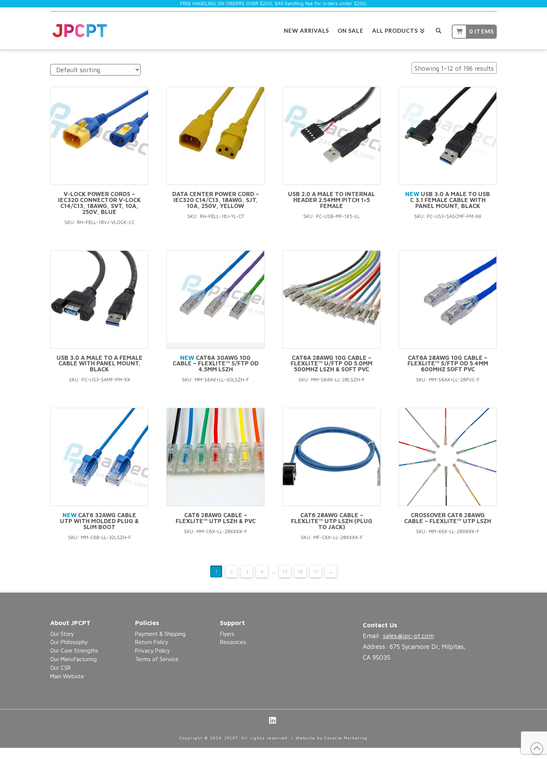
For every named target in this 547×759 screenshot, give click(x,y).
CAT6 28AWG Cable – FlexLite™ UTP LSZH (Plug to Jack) (331, 521)
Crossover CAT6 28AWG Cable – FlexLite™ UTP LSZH (447, 518)
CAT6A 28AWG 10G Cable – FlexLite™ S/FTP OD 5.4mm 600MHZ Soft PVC (447, 363)
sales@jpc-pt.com (408, 636)
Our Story (62, 633)
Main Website (67, 676)
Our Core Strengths (74, 650)
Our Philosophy (69, 641)
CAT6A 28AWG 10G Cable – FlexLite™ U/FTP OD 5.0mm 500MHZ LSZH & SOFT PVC (331, 363)
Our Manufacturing (73, 659)
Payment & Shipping (160, 633)
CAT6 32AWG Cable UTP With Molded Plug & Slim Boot (99, 521)
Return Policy (151, 641)
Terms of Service (157, 659)
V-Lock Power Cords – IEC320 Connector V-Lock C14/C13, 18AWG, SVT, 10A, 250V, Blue (99, 202)
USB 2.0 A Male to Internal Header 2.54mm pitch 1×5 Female (331, 199)
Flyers (227, 633)
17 (315, 571)
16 (300, 571)
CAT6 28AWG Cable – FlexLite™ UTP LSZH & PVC (216, 518)
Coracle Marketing (346, 738)
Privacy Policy (152, 650)
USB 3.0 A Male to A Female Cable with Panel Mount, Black (100, 363)
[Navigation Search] (438, 30)
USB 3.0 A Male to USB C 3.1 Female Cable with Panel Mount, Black (447, 199)
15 (285, 571)
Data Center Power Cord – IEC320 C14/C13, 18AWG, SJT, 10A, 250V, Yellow (215, 199)
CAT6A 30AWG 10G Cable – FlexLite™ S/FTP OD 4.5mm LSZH (216, 363)
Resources (233, 641)
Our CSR (60, 667)
